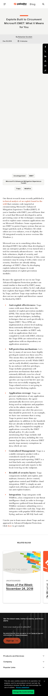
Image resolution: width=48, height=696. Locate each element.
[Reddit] (45, 61)
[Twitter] (45, 51)
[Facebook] (45, 47)
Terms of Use (35, 633)
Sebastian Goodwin (25, 37)
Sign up (10, 640)
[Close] (44, 681)
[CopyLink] (45, 70)
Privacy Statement (21, 635)
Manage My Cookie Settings (23, 692)
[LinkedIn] (45, 56)
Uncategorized (19, 176)
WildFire (27, 188)
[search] (42, 4)
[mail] (45, 66)
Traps (18, 188)
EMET (31, 176)
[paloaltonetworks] (20, 4)
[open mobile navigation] (5, 4)
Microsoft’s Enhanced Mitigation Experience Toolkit (23, 182)
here (10, 526)
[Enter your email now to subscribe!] (24, 628)
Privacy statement (22, 687)
